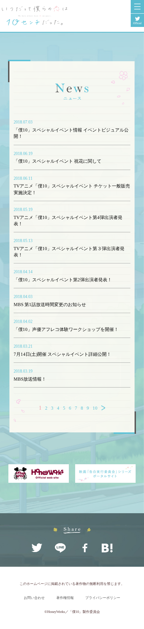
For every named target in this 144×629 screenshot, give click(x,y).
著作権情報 (65, 598)
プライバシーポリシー (102, 598)
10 (95, 408)
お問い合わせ (34, 598)
